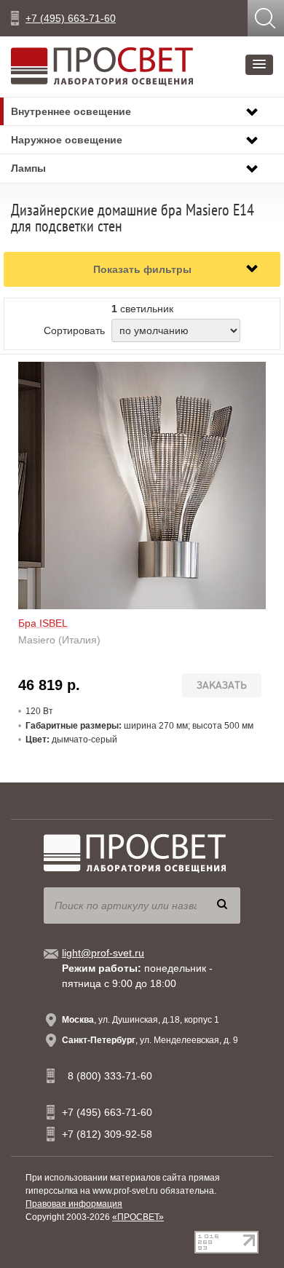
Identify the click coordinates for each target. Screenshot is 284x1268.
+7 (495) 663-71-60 (70, 18)
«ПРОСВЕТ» (138, 1217)
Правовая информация (73, 1204)
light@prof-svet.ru (103, 953)
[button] (259, 65)
